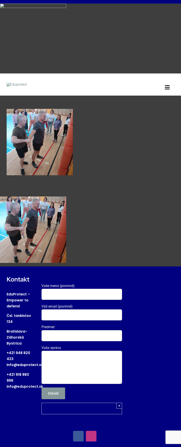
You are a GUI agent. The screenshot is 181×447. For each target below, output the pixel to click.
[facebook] (78, 436)
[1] (17, 84)
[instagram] (91, 436)
